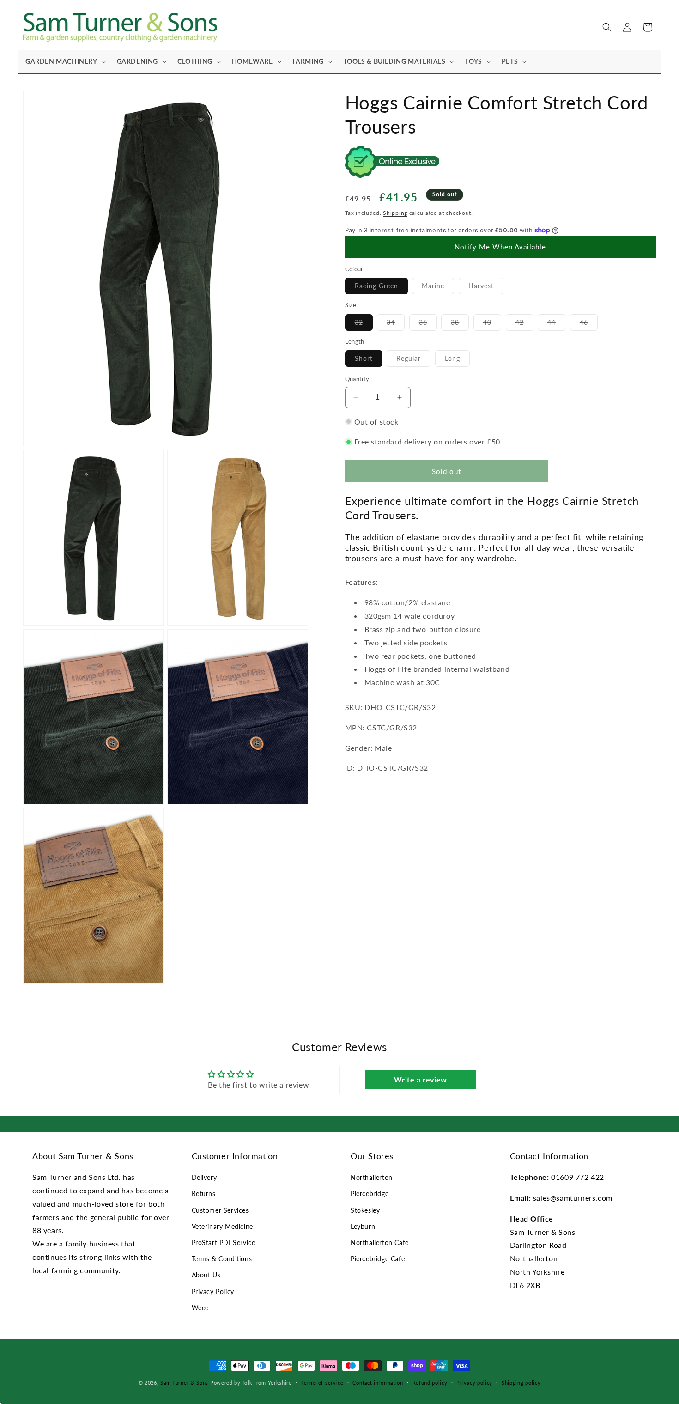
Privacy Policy (213, 1291)
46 (589, 323)
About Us (206, 1275)
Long (457, 360)
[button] (64, 61)
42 (524, 323)
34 (396, 323)
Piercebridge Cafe (378, 1259)
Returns (204, 1193)
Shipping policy (521, 1383)
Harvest (485, 287)
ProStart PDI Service (223, 1242)
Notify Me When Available (500, 247)
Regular (413, 360)
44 (556, 323)
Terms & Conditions (222, 1259)
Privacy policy (474, 1383)
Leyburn (363, 1226)
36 (428, 323)
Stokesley (365, 1210)
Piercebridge (369, 1193)
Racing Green (381, 287)
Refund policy (430, 1383)
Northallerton (372, 1177)
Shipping (395, 212)
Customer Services (220, 1210)
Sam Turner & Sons (184, 1383)
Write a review (420, 1079)
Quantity (357, 379)
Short (368, 360)
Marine (438, 287)
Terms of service (322, 1383)
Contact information (377, 1383)
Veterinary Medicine (222, 1226)
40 (492, 323)
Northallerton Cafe (380, 1242)
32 (364, 323)
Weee (200, 1308)
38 (460, 323)
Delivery (204, 1177)
